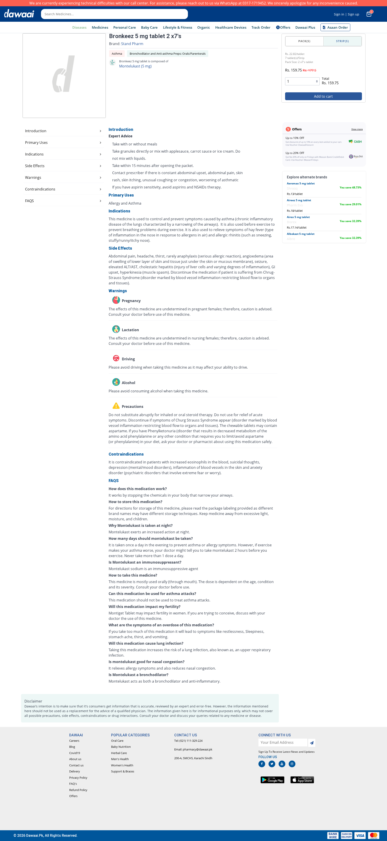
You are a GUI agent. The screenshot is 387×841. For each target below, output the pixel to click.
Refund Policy (78, 790)
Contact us (76, 765)
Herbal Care (119, 753)
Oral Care (117, 741)
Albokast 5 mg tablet (300, 234)
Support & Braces (122, 771)
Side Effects (35, 165)
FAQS (29, 200)
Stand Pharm (132, 43)
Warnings (33, 177)
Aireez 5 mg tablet (299, 200)
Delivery (74, 771)
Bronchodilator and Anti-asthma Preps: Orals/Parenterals (168, 54)
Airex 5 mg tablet (298, 217)
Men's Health (120, 759)
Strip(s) (342, 41)
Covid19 (74, 753)
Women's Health (122, 765)
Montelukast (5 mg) (135, 66)
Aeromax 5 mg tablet (301, 183)
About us (75, 759)
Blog (72, 747)
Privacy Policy (78, 778)
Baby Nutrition (121, 747)
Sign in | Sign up (346, 14)
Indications (34, 154)
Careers (74, 741)
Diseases (79, 27)
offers (285, 27)
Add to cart (323, 96)
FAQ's (73, 784)
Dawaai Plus (305, 27)
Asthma (117, 54)
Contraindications (40, 189)
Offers (73, 796)
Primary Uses (36, 142)
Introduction (35, 130)
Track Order (261, 27)
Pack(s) (304, 41)
